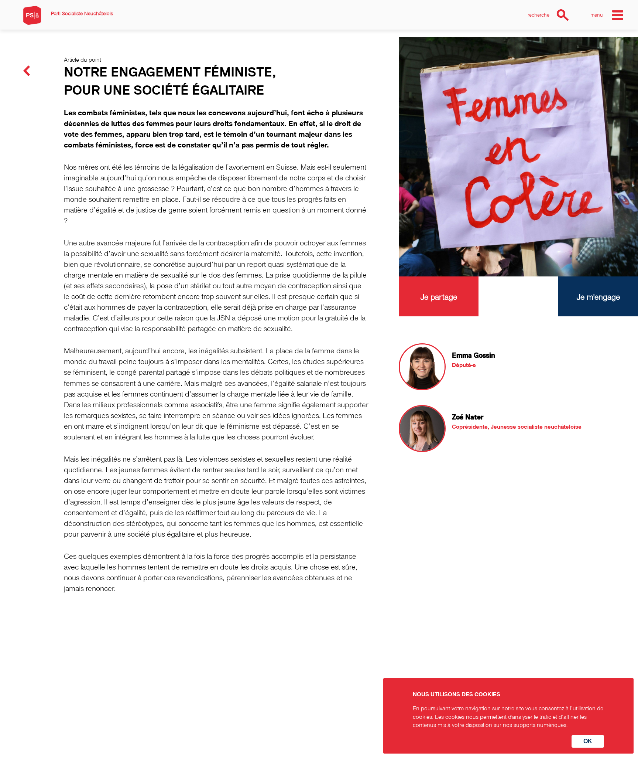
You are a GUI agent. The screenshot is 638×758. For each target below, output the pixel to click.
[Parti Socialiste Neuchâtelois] (32, 15)
